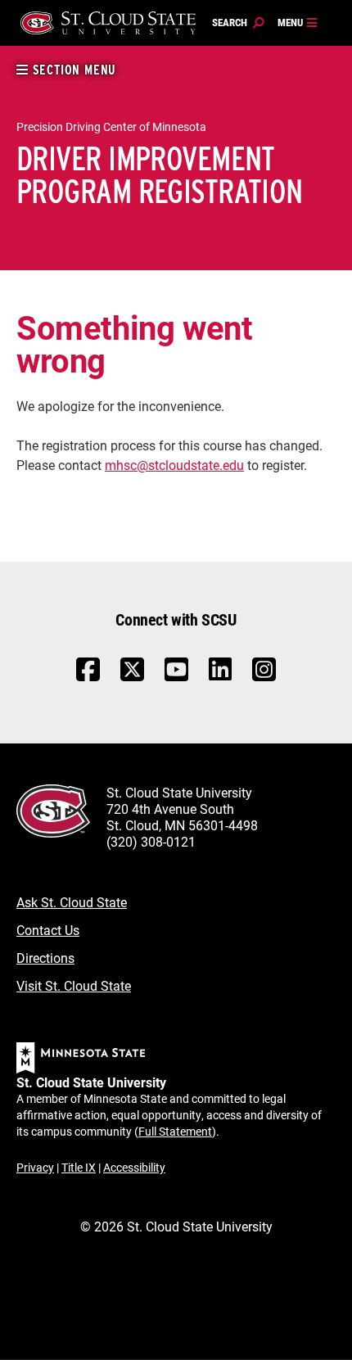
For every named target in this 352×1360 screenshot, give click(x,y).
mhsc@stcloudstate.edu (174, 464)
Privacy (35, 1167)
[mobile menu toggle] (298, 23)
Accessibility (134, 1167)
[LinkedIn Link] (220, 673)
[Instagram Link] (264, 677)
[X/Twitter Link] (132, 677)
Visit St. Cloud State (73, 985)
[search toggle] (238, 23)
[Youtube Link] (176, 677)
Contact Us (47, 929)
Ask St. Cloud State (71, 901)
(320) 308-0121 (151, 841)
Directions (45, 957)
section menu (72, 70)
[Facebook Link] (88, 677)
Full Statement (175, 1131)
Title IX (78, 1167)
